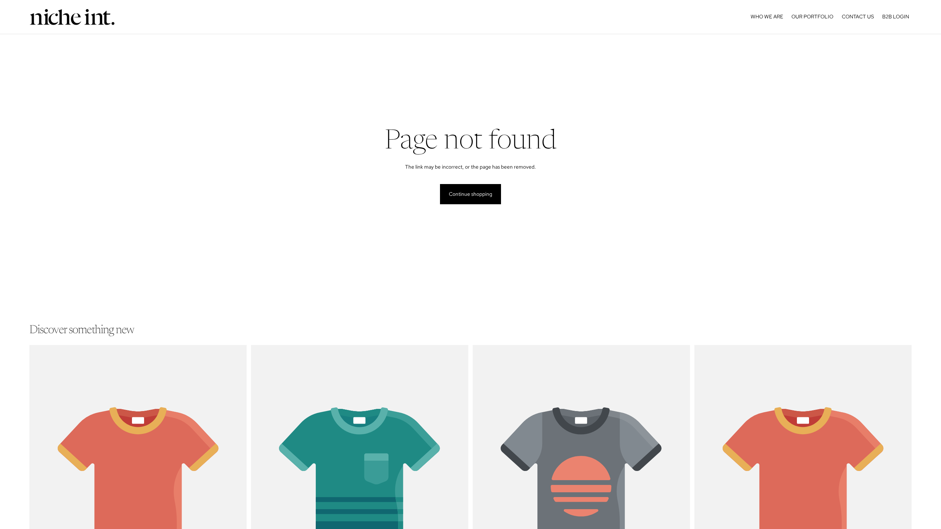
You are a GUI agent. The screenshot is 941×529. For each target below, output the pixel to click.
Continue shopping (470, 194)
